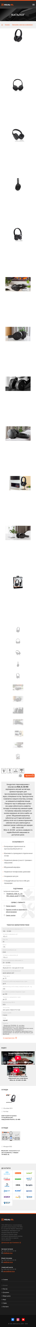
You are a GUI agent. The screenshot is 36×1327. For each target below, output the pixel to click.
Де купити (6, 1292)
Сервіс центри (10, 915)
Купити (29, 776)
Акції (4, 1299)
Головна (5, 1279)
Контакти (5, 1306)
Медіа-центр (6, 1296)
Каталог (5, 1285)
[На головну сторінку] (2, 24)
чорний (5, 1020)
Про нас (5, 1289)
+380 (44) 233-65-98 (9, 1251)
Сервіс (5, 1303)
